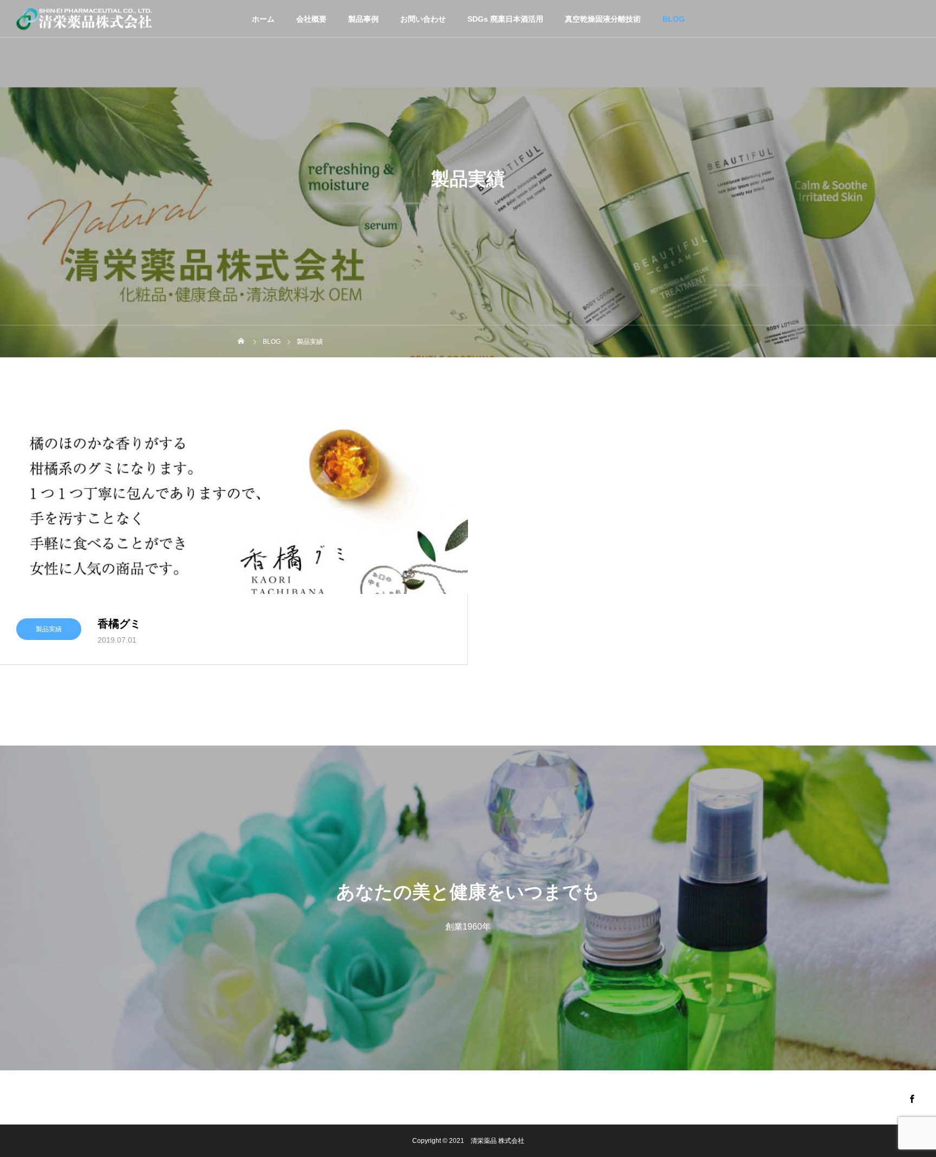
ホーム (263, 19)
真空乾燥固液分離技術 (603, 19)
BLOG (673, 19)
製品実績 (49, 629)
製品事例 (363, 19)
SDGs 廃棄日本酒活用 (505, 19)
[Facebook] (911, 1098)
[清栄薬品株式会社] (84, 19)
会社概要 (311, 19)
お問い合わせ (423, 19)
